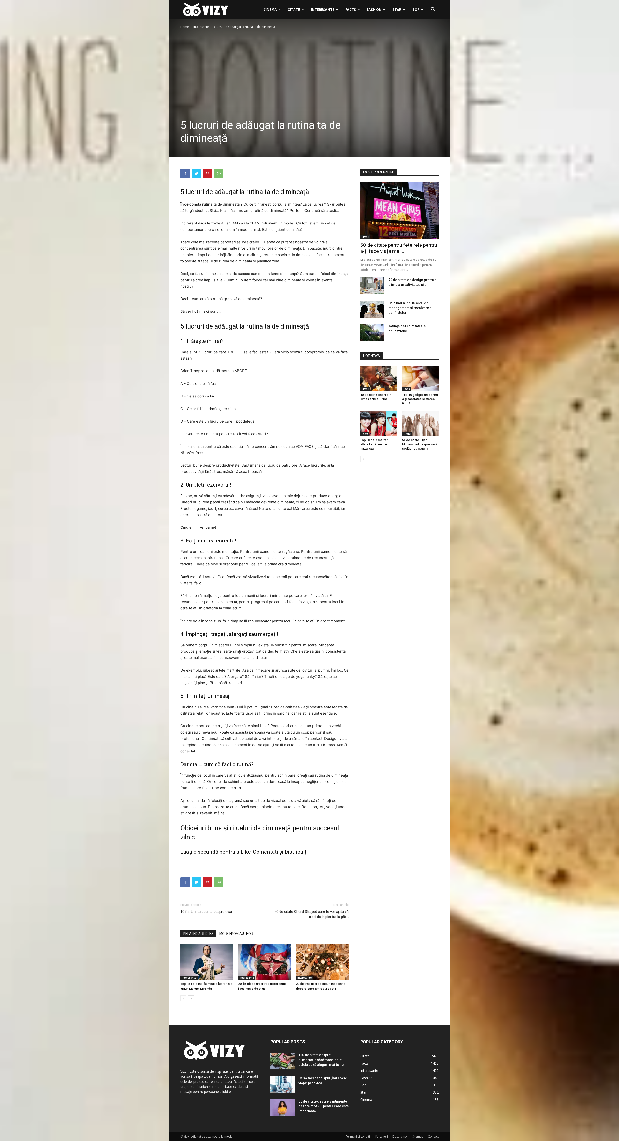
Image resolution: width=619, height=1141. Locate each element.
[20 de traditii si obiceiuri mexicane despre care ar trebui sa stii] (322, 962)
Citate (294, 9)
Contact (433, 1136)
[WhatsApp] (218, 173)
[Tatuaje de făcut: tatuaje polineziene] (372, 332)
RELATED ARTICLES (198, 934)
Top (416, 9)
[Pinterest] (207, 173)
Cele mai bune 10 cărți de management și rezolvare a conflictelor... (410, 308)
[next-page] (191, 998)
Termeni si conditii (358, 1136)
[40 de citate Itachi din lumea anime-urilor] (378, 378)
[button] (433, 10)
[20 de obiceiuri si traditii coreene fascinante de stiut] (264, 962)
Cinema (270, 9)
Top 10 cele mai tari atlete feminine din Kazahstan (374, 444)
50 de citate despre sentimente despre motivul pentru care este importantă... (323, 1106)
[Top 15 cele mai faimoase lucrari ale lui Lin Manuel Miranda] (206, 962)
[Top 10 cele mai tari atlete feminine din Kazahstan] (378, 423)
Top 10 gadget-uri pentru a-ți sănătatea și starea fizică (420, 399)
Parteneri (381, 1136)
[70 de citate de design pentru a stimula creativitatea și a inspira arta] (372, 285)
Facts (350, 9)
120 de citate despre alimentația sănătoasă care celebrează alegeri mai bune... (322, 1060)
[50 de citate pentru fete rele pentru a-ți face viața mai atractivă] (399, 210)
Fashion (374, 9)
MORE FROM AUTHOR (236, 934)
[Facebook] (185, 173)
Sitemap (417, 1136)
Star (396, 9)
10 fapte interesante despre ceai (206, 912)
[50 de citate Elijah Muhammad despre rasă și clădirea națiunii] (420, 423)
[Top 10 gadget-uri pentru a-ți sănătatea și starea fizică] (420, 378)
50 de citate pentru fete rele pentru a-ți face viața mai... (398, 248)
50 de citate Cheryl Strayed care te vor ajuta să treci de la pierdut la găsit (311, 914)
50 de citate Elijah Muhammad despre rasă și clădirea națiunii (419, 444)
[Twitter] (196, 173)
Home (184, 27)
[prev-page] (183, 998)
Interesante (322, 9)
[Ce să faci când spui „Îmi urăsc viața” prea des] (282, 1084)
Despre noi (400, 1136)
